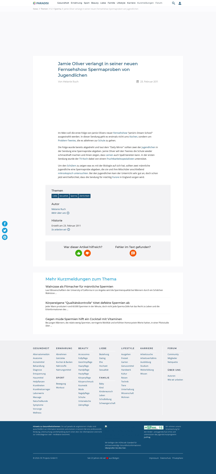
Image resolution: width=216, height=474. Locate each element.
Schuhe (81, 397)
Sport (87, 3)
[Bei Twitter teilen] (5, 230)
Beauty (95, 3)
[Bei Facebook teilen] (5, 223)
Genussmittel (127, 366)
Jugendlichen (148, 147)
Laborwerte (38, 393)
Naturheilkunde (40, 401)
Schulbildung (105, 399)
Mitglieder (172, 358)
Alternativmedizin (41, 354)
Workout (60, 387)
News (35, 9)
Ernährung (76, 3)
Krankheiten (38, 385)
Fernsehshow (120, 132)
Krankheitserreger (41, 389)
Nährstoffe (61, 366)
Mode (81, 389)
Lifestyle (121, 3)
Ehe (101, 362)
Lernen (109, 154)
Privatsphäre (177, 458)
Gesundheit (63, 3)
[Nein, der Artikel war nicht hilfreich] (87, 253)
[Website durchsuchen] (173, 3)
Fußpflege (83, 358)
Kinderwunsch (106, 391)
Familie (111, 3)
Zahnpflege (83, 405)
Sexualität (64, 196)
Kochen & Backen (64, 362)
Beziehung (104, 354)
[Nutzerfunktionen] (180, 3)
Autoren (171, 375)
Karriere (131, 3)
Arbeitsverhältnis (148, 358)
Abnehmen (61, 354)
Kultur (124, 373)
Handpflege (83, 369)
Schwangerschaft (107, 403)
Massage (37, 397)
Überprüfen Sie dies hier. (115, 448)
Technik (124, 381)
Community (173, 354)
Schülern (71, 165)
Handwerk (126, 369)
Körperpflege (84, 377)
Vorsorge (37, 408)
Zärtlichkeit (85, 196)
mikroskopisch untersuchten (73, 173)
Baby (101, 383)
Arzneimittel (38, 362)
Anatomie (37, 358)
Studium (144, 366)
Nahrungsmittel (63, 369)
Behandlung (38, 366)
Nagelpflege (84, 393)
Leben (102, 395)
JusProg (147, 437)
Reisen (124, 377)
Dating (102, 358)
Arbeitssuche (146, 354)
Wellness (37, 412)
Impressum (154, 458)
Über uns (174, 370)
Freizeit (124, 358)
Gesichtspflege (85, 362)
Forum (159, 3)
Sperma (57, 9)
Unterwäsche (84, 401)
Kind (101, 387)
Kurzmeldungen (145, 3)
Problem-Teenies (67, 140)
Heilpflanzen (39, 381)
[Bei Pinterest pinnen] (5, 237)
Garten (124, 362)
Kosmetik (82, 385)
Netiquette (173, 362)
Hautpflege (83, 373)
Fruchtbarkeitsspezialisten (120, 158)
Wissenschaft (127, 393)
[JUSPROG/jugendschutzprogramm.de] (154, 427)
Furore (115, 177)
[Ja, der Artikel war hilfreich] (78, 253)
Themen (44, 9)
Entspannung (39, 373)
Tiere (123, 385)
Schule (101, 140)
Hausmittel (38, 377)
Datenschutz (165, 458)
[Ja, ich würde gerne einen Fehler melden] (133, 253)
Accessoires (84, 354)
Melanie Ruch (59, 209)
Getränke (60, 358)
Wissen (143, 373)
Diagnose (37, 369)
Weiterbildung (147, 369)
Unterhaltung (127, 389)
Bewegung (61, 383)
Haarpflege (83, 366)
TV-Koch (83, 158)
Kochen (133, 136)
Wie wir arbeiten (175, 379)
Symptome (38, 405)
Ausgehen (126, 354)
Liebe (103, 3)
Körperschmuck (85, 381)
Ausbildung (145, 362)
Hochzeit (103, 366)
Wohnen (125, 397)
